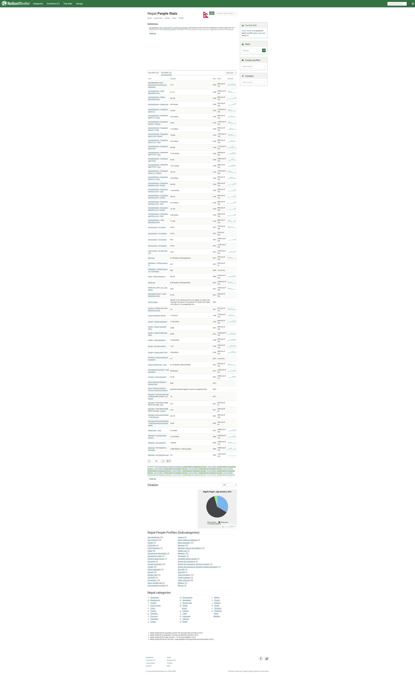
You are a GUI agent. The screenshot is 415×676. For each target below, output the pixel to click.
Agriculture (154, 597)
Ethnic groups (152, 302)
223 (218, 259)
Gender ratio (152, 575)
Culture (153, 611)
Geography (187, 600)
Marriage (151, 394)
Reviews (149, 666)
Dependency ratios (154, 294)
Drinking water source (156, 558)
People (217, 600)
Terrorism (217, 608)
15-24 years (162, 233)
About (169, 657)
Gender (150, 322)
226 (218, 234)
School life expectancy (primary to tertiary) (194, 564)
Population (182, 556)
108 (218, 417)
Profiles (167, 18)
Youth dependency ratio (157, 295)
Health (185, 605)
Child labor (152, 263)
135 (218, 335)
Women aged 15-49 (160, 352)
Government (187, 603)
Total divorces (154, 417)
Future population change (157, 315)
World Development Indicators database (168, 467)
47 (218, 265)
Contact (169, 663)
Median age (164, 104)
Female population (160, 322)
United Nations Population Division (195, 467)
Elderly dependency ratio (156, 98)
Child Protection (154, 548)
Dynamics (151, 561)
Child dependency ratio (156, 92)
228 (218, 228)
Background (155, 600)
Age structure (152, 227)
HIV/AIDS (151, 577)
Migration (151, 435)
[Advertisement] (192, 51)
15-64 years (162, 240)
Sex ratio (181, 569)
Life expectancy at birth (156, 370)
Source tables (212, 467)
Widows (181, 583)
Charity (150, 542)
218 (218, 456)
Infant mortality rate (155, 365)
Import (184, 608)
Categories (38, 3)
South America (247, 30)
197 (218, 310)
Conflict (153, 603)
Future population (154, 569)
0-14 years (162, 227)
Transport (217, 611)
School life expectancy (186, 561)
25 (218, 405)
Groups (79, 3)
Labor (185, 613)
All (264, 50)
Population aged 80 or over (158, 209)
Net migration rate (162, 455)
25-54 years (162, 246)
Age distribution (153, 91)
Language (186, 616)
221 (218, 372)
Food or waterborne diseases (158, 390)
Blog (168, 666)
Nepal (174, 18)
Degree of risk (152, 384)
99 (218, 424)
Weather (217, 616)
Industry (186, 611)
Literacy (151, 377)
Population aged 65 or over (158, 196)
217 (218, 378)
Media (185, 621)
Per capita (151, 450)
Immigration (152, 580)
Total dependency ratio (156, 221)
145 (218, 329)
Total (158, 118)
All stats (166, 72)
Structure (181, 572)
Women (162, 411)
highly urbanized (259, 33)
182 (218, 86)
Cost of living (155, 605)
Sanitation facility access (187, 558)
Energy (153, 621)
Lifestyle (186, 619)
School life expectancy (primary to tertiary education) (198, 567)
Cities (150, 276)
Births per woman (154, 310)
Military (217, 597)
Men (161, 405)
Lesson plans (150, 663)
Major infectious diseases (156, 382)
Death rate (151, 283)
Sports (216, 605)
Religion (217, 603)
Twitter (266, 658)
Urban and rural (184, 580)
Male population (159, 340)
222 (218, 366)
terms (267, 671)
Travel (216, 613)
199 (218, 290)
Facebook (260, 658)
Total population (160, 377)
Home (150, 18)
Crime (152, 608)
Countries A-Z (150, 660)
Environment (187, 597)
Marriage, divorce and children (158, 415)
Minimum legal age (162, 394)
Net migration (161, 443)
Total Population (184, 577)
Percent (157, 124)
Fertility (150, 308)
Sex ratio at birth (160, 346)
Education (154, 619)
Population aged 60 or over (158, 184)
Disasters (154, 613)
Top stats (153, 72)
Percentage (155, 271)
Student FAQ (171, 660)
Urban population (159, 276)
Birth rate (151, 258)
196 (218, 93)
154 (218, 438)
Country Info (158, 18)
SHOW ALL (152, 33)
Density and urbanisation (157, 553)
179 (218, 444)
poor (246, 35)
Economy (154, 616)
